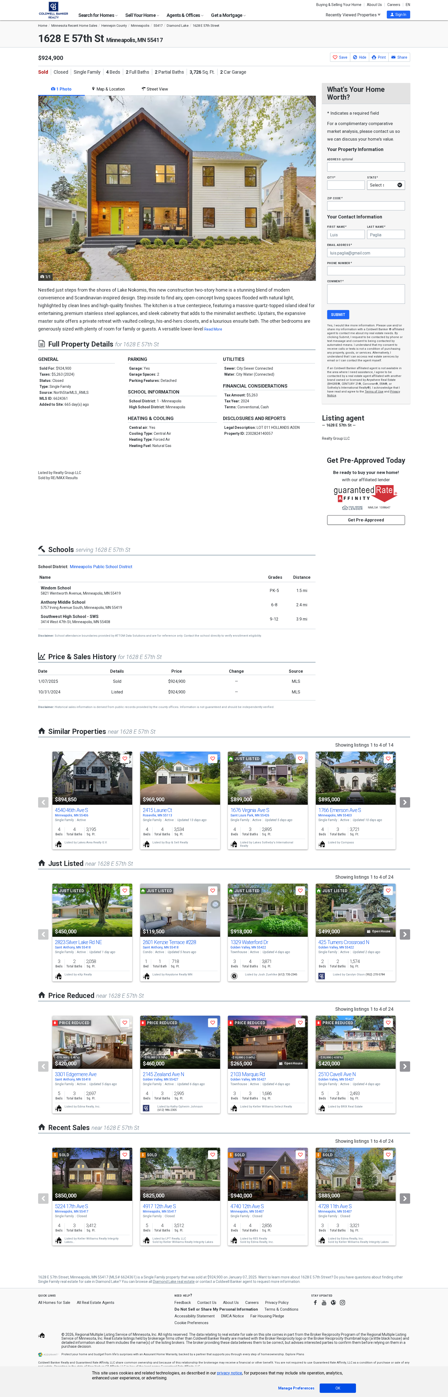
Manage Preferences (296, 1388)
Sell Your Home (140, 15)
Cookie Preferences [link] (191, 1322)
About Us (374, 4)
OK (337, 1388)
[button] (398, 14)
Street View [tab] (157, 89)
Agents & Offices (184, 15)
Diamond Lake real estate (174, 1281)
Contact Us (206, 1302)
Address (340, 159)
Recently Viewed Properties (352, 14)
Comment (335, 281)
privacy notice (229, 1373)
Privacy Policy (277, 1302)
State (372, 177)
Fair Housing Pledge (267, 1316)
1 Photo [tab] (63, 89)
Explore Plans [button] (294, 1354)
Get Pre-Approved (366, 520)
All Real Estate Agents (95, 1302)
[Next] (405, 802)
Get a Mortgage (227, 15)
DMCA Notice (232, 1316)
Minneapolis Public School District (101, 566)
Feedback (182, 1303)
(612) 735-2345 (287, 974)
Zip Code (335, 198)
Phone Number (339, 263)
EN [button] (408, 5)
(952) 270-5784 (375, 974)
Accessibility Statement (194, 1316)
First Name (337, 227)
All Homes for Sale (54, 1302)
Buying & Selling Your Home (338, 4)
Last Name (376, 227)
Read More (213, 329)
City (331, 177)
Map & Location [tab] (110, 89)
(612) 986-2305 (167, 1110)
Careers (393, 4)
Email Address (339, 245)
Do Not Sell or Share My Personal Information (216, 1309)
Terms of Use (374, 391)
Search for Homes (96, 15)
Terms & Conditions (281, 1309)
